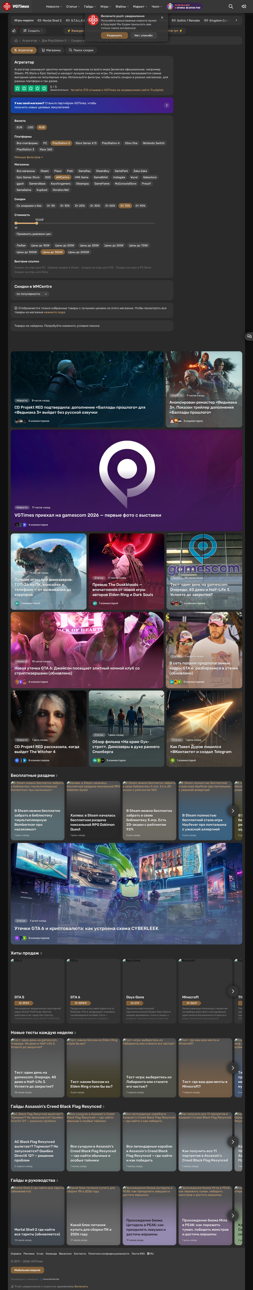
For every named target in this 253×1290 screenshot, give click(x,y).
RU (152, 1253)
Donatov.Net (61, 190)
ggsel (20, 183)
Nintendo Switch (153, 143)
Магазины (53, 50)
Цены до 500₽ (114, 245)
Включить (81, 1286)
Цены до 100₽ (40, 245)
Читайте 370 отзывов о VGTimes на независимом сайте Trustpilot (117, 90)
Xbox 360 (46, 149)
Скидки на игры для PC (29, 267)
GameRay (85, 171)
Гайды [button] (88, 6)
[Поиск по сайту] (230, 6)
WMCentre (62, 177)
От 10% (64, 205)
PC (45, 143)
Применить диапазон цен (34, 234)
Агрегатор (29, 40)
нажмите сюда (54, 312)
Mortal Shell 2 (52, 20)
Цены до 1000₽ (27, 252)
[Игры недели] (236, 20)
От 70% (125, 205)
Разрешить (114, 40)
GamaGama (24, 190)
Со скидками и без (29, 205)
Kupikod (42, 190)
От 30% (95, 205)
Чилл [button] (155, 6)
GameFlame (101, 183)
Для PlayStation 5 (54, 40)
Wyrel (134, 177)
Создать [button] (34, 30)
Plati (70, 171)
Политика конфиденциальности (108, 1253)
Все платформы (27, 143)
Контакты (80, 1253)
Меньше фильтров (27, 157)
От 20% (80, 205)
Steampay (82, 183)
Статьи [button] (71, 6)
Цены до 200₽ (64, 245)
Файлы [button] (121, 6)
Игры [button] (104, 6)
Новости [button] (52, 6)
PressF (146, 183)
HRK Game (81, 177)
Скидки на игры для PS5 (97, 267)
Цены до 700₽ (138, 245)
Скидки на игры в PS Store (133, 267)
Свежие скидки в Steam (63, 267)
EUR (19, 127)
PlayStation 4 (110, 143)
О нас (40, 1253)
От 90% (140, 205)
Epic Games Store (28, 177)
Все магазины (26, 171)
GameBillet (101, 177)
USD (30, 127)
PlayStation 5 (61, 143)
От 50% (110, 205)
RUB (42, 127)
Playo (57, 171)
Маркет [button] (138, 6)
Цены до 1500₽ (53, 252)
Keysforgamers (61, 183)
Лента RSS (138, 1253)
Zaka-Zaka (140, 171)
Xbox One (131, 143)
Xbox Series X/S (86, 143)
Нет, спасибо (143, 40)
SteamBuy (102, 171)
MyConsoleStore (125, 183)
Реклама (29, 1253)
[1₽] (15, 223)
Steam (45, 171)
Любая (21, 245)
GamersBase (37, 183)
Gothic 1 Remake (188, 20)
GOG (48, 177)
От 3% (51, 205)
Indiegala (119, 177)
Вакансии (65, 1253)
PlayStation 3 (25, 149)
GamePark (121, 171)
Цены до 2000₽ (78, 252)
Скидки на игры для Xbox (31, 272)
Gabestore (150, 177)
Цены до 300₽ (89, 245)
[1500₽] (36, 223)
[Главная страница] (16, 6)
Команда (51, 1253)
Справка (16, 1253)
